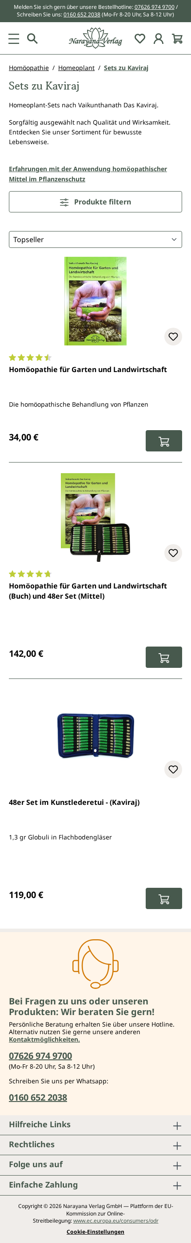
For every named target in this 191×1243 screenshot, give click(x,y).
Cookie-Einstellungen (95, 1231)
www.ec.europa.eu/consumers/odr (116, 1220)
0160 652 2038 (82, 14)
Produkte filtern (101, 202)
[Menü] (13, 38)
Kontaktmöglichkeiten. (44, 1039)
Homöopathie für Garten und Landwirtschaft (88, 369)
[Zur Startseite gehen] (95, 38)
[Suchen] (32, 38)
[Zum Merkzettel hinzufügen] (173, 336)
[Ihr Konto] (158, 38)
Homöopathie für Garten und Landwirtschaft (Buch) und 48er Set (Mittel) (88, 590)
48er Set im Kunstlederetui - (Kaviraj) (74, 802)
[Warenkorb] (177, 38)
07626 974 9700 (155, 7)
